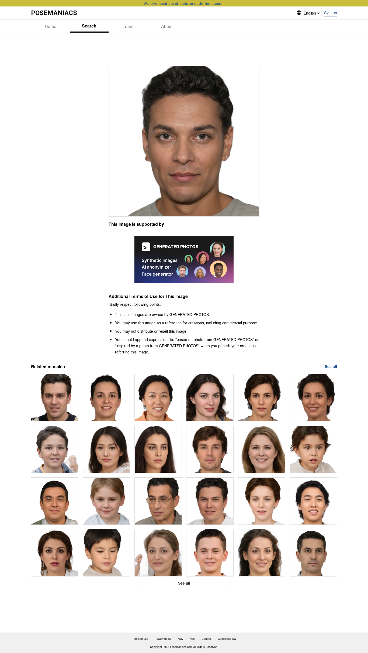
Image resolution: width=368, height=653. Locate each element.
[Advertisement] (184, 49)
